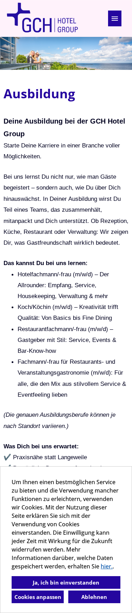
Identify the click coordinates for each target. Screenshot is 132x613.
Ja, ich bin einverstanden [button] (66, 582)
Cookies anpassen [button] (37, 596)
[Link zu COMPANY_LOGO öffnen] (42, 18)
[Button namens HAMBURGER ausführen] (114, 18)
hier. (107, 566)
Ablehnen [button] (94, 596)
